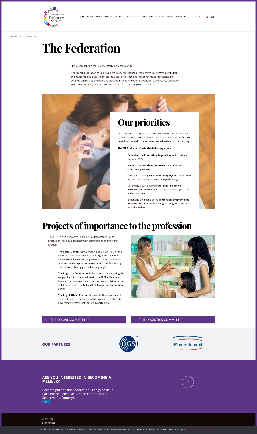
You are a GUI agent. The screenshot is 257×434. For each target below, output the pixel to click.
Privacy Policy (211, 429)
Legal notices (48, 422)
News (170, 16)
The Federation (114, 16)
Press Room (182, 16)
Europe (160, 16)
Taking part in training (139, 16)
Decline (200, 429)
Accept (192, 429)
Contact (198, 16)
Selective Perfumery (90, 16)
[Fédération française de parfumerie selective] (53, 16)
